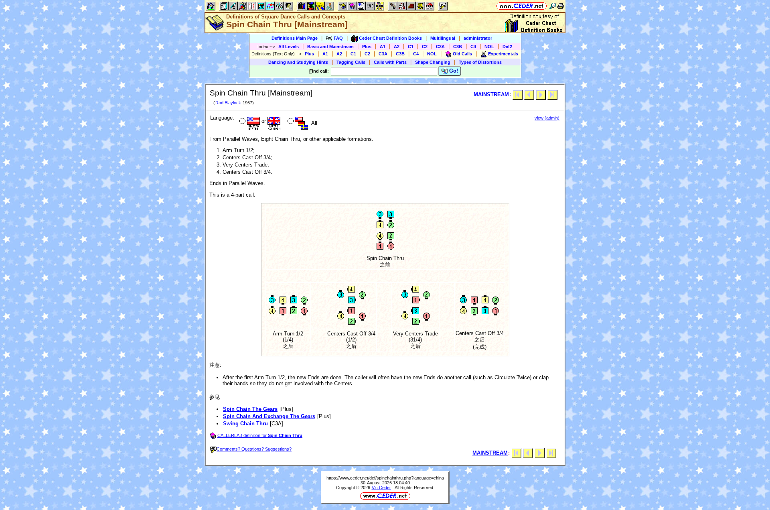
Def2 (507, 46)
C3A (440, 46)
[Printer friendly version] (560, 6)
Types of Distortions (480, 62)
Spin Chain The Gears (250, 409)
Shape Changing (432, 62)
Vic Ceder (381, 487)
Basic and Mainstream (330, 46)
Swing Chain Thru (245, 424)
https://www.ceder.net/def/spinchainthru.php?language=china (385, 477)
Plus (366, 46)
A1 (382, 46)
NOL (489, 46)
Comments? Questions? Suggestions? (254, 449)
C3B (457, 46)
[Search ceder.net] (552, 6)
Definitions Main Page (295, 38)
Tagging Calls (350, 62)
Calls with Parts (390, 62)
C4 (473, 46)
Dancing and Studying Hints (298, 62)
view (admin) (547, 118)
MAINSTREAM (491, 94)
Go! (453, 71)
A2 (396, 46)
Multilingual (442, 38)
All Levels (288, 46)
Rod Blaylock (228, 102)
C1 (410, 46)
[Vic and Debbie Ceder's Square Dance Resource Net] (521, 6)
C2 (425, 46)
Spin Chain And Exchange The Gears (269, 416)
